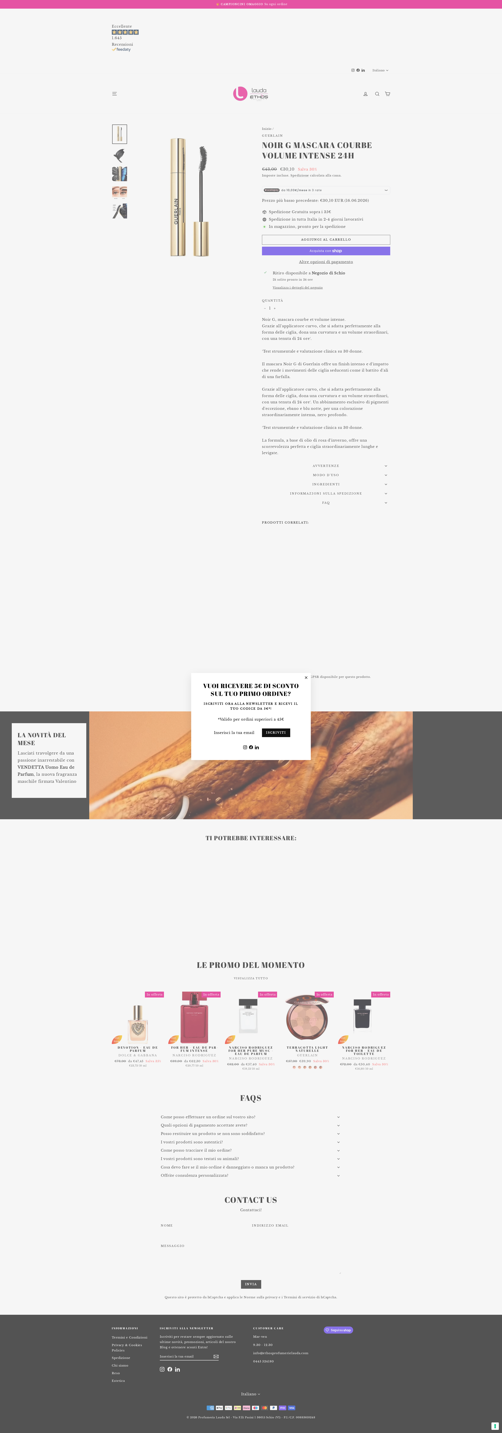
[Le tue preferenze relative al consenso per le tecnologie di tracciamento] (495, 1426)
